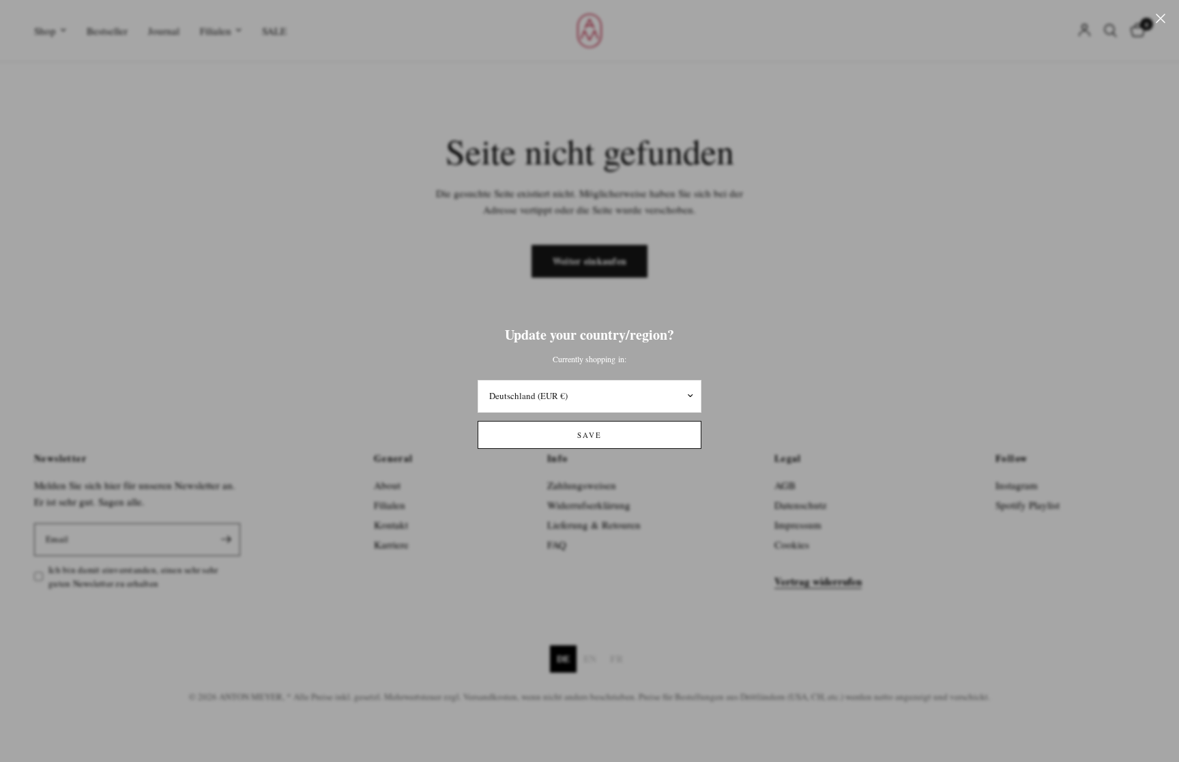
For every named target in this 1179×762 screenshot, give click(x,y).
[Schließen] (1160, 18)
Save (589, 435)
